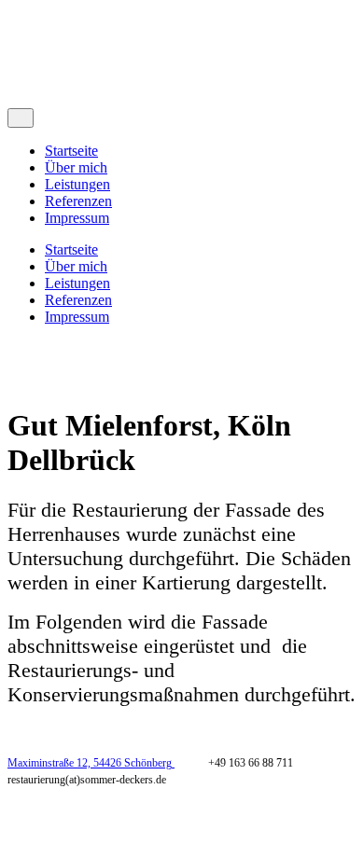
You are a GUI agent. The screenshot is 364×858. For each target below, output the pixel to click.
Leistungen (77, 184)
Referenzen (78, 201)
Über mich (76, 167)
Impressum (77, 218)
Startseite (71, 151)
